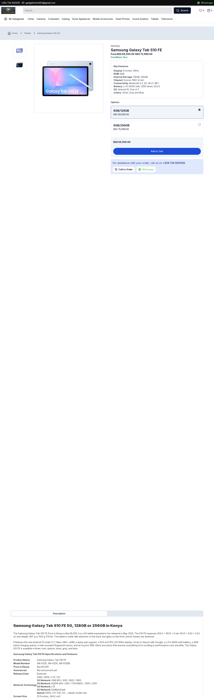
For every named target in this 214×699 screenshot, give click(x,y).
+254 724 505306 (10, 2)
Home (31, 19)
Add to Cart (157, 151)
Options (115, 102)
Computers (53, 19)
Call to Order (125, 169)
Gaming (66, 19)
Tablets (155, 19)
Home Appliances (81, 19)
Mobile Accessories (103, 19)
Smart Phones (123, 19)
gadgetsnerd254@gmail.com (40, 2)
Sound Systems (140, 19)
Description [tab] (59, 613)
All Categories (16, 19)
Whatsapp (207, 2)
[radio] (199, 110)
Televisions (167, 19)
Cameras (41, 19)
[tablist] (107, 613)
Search (184, 10)
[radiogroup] (157, 119)
